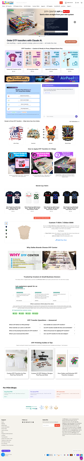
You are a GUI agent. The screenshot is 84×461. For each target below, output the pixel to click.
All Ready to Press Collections (7, 445)
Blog (2, 432)
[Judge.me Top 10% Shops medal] (56, 407)
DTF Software (4, 443)
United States (77, 450)
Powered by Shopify (4, 455)
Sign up (57, 425)
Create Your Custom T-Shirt (6, 438)
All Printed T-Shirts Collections (42, 218)
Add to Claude (72, 41)
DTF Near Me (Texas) (5, 442)
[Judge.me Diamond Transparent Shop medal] (41, 407)
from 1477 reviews (19, 288)
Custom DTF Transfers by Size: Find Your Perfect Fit (16, 374)
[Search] (61, 2)
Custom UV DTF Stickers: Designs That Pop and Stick (42, 374)
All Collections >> (74, 121)
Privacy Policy (4, 428)
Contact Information (5, 427)
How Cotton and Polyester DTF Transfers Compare (67, 374)
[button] (13, 295)
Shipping (3, 423)
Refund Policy (4, 425)
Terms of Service (4, 430)
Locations (3, 435)
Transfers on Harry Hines (6, 440)
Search (2, 422)
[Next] (75, 22)
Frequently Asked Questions (7, 433)
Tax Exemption (4, 437)
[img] (43, 287)
